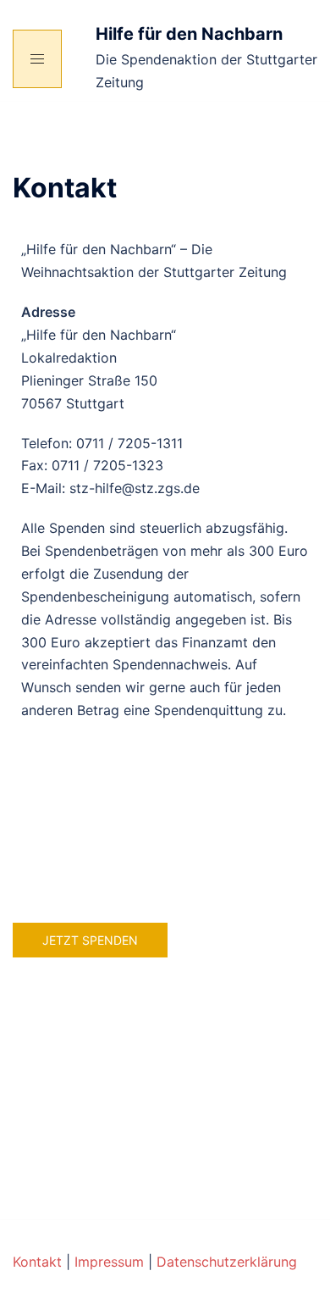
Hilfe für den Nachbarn (189, 34)
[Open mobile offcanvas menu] (37, 58)
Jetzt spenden (90, 940)
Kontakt (37, 1261)
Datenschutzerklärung (227, 1261)
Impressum (109, 1261)
